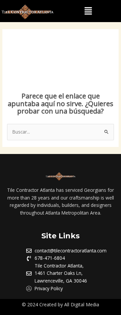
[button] (88, 11)
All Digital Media (81, 304)
